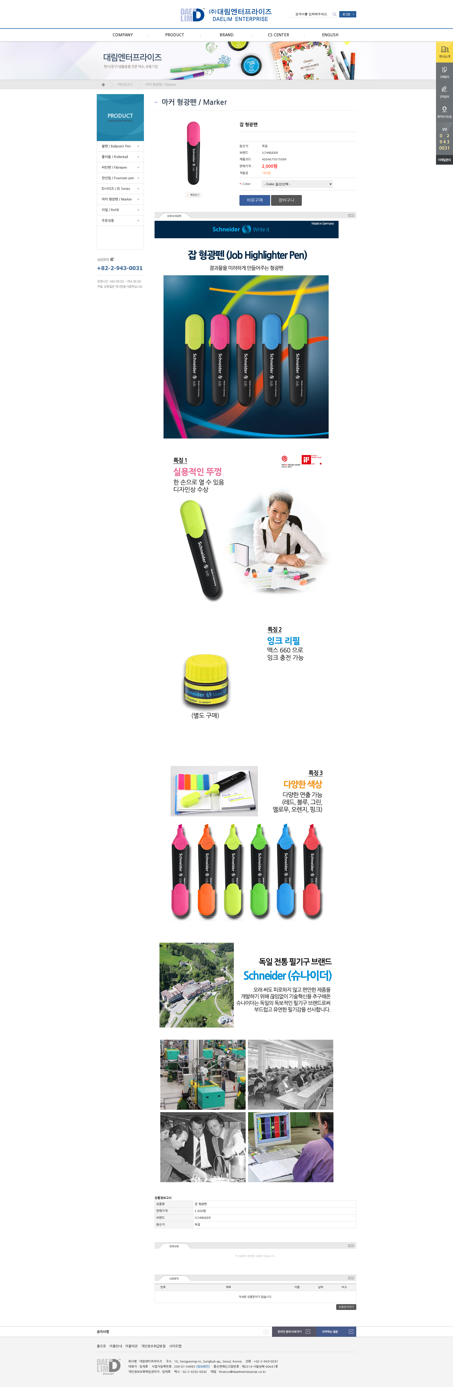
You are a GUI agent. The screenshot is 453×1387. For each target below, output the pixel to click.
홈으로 (101, 1346)
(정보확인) (203, 1366)
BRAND (227, 35)
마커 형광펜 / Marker (161, 84)
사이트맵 (175, 1346)
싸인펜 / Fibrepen (114, 167)
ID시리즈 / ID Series (116, 188)
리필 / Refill (110, 210)
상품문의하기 (346, 1307)
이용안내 (115, 1346)
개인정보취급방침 (153, 1346)
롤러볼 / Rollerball (115, 157)
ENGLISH (330, 35)
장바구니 (286, 200)
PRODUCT (174, 35)
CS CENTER (278, 35)
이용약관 (131, 1346)
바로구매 (255, 200)
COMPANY (123, 35)
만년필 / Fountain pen (118, 178)
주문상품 (108, 220)
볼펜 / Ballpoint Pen (116, 146)
